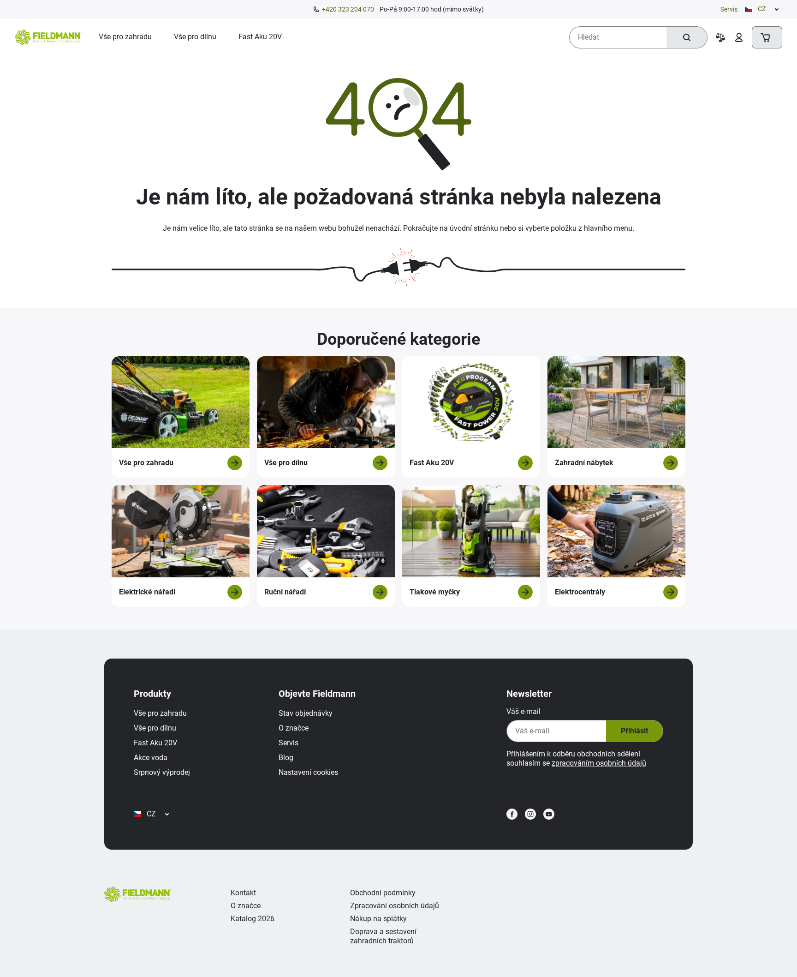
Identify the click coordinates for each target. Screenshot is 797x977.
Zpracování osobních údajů (394, 905)
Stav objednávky (306, 713)
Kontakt (243, 892)
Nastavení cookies (308, 772)
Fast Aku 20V (155, 742)
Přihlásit (634, 730)
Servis (729, 9)
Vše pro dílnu (155, 728)
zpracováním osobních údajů (599, 763)
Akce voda (150, 757)
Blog (286, 757)
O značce (294, 728)
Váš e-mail (523, 711)
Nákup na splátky (378, 918)
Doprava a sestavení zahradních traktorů (383, 936)
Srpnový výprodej (162, 772)
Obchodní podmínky (383, 892)
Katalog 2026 (252, 918)
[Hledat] (686, 37)
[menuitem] (125, 37)
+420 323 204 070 (348, 9)
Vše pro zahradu (160, 713)
